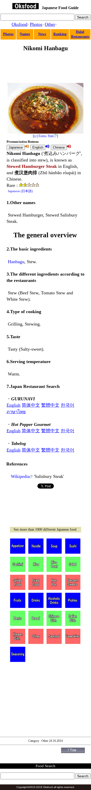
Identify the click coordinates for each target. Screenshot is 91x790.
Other (50, 24)
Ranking (59, 34)
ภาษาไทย (16, 411)
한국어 (67, 405)
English (13, 405)
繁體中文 (50, 405)
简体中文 (31, 405)
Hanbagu (16, 261)
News (42, 34)
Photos (36, 24)
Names (25, 34)
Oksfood (19, 24)
